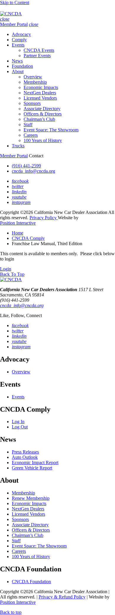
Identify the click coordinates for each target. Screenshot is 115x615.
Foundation (22, 66)
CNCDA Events (39, 50)
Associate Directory (42, 108)
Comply (19, 39)
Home (17, 232)
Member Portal (14, 24)
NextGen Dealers (40, 92)
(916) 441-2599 (26, 165)
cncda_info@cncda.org (33, 171)
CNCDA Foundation (31, 581)
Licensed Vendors (40, 97)
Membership (35, 82)
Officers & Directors (43, 113)
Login (5, 268)
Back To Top (12, 274)
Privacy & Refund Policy (62, 596)
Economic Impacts (41, 87)
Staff (28, 124)
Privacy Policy (43, 217)
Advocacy (21, 34)
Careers (31, 135)
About (18, 71)
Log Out (20, 426)
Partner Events (37, 55)
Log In (18, 421)
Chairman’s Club (39, 119)
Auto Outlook (25, 457)
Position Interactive (18, 222)
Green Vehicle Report (32, 467)
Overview (33, 76)
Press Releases (25, 451)
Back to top (11, 612)
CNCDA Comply (28, 238)
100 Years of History (43, 140)
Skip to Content (14, 2)
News (17, 60)
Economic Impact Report (35, 462)
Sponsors (32, 103)
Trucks (18, 145)
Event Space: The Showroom (51, 129)
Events (18, 44)
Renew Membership (31, 498)
